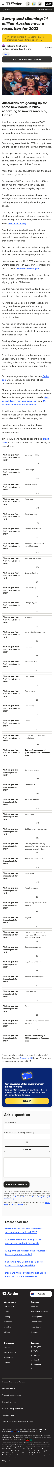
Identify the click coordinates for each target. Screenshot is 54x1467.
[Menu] (3, 3)
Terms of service (8, 1388)
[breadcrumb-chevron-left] (3, 9)
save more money (17, 223)
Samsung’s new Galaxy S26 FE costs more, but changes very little (24, 1264)
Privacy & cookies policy (11, 1395)
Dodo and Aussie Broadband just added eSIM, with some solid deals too (25, 1275)
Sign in (27, 1149)
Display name (10, 1123)
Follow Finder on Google (27, 59)
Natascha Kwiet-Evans (17, 46)
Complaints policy (9, 1402)
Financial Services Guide (25, 1453)
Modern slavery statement (12, 1409)
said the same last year (27, 268)
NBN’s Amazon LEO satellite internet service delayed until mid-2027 (23, 1230)
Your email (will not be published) (19, 1133)
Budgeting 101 (26, 1058)
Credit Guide (38, 1453)
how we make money (9, 1457)
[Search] (27, 4)
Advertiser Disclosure (9, 1455)
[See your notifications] (40, 4)
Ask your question (16, 1184)
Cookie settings (8, 1415)
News (7, 10)
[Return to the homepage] (14, 3)
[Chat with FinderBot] (34, 4)
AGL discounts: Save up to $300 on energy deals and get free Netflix (23, 1241)
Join (48, 3)
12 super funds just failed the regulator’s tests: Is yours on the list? (26, 1252)
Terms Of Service (21, 1197)
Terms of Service (17, 1204)
